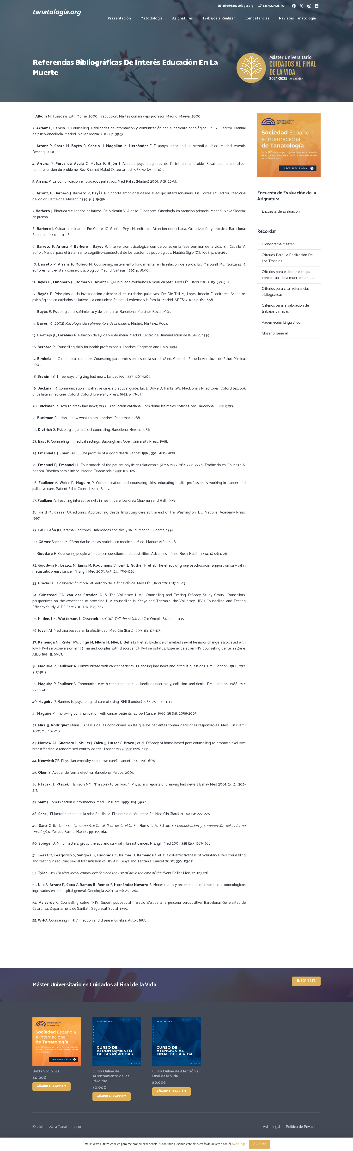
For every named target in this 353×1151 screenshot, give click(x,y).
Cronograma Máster (278, 244)
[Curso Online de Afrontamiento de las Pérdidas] (116, 1041)
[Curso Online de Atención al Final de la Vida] (176, 1041)
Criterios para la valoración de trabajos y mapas (285, 308)
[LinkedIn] (317, 6)
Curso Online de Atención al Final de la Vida (175, 1074)
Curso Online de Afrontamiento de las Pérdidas (110, 1076)
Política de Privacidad (303, 1127)
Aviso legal (271, 1127)
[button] (196, 18)
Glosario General (275, 333)
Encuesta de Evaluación (281, 211)
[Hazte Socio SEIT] (56, 1041)
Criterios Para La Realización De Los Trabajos (287, 258)
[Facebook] (294, 6)
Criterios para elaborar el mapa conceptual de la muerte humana (288, 275)
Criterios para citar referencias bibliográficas (286, 291)
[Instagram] (309, 6)
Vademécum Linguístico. (281, 322)
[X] (301, 6)
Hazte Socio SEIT (46, 1071)
